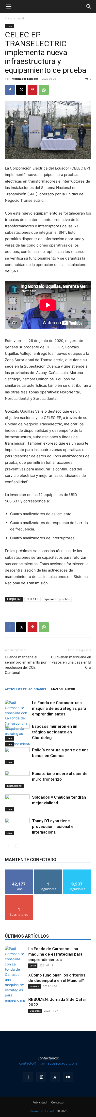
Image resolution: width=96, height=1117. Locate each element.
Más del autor (63, 689)
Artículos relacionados (25, 689)
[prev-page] (8, 845)
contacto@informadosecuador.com (48, 1063)
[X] (21, 90)
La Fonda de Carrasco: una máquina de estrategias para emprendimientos (59, 708)
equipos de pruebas (56, 599)
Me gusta (19, 871)
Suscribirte (19, 897)
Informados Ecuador (24, 78)
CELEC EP (32, 599)
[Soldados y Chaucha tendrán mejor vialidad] (17, 802)
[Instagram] (41, 1077)
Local (20, 18)
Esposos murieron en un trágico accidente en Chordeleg (54, 732)
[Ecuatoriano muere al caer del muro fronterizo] (17, 779)
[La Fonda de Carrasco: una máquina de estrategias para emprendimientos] (17, 723)
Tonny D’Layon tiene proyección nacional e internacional (53, 826)
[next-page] (16, 845)
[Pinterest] (32, 90)
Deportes (35, 1010)
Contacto (57, 1102)
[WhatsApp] (44, 90)
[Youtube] (68, 1077)
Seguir (48, 871)
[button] (8, 6)
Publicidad (39, 1102)
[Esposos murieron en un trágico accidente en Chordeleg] (17, 732)
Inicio (8, 18)
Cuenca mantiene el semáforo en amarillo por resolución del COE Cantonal (26, 665)
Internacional (14, 785)
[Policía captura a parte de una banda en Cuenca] (17, 755)
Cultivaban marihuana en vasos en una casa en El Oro (71, 662)
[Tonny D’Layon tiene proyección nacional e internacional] (17, 826)
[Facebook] (10, 90)
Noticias (35, 986)
